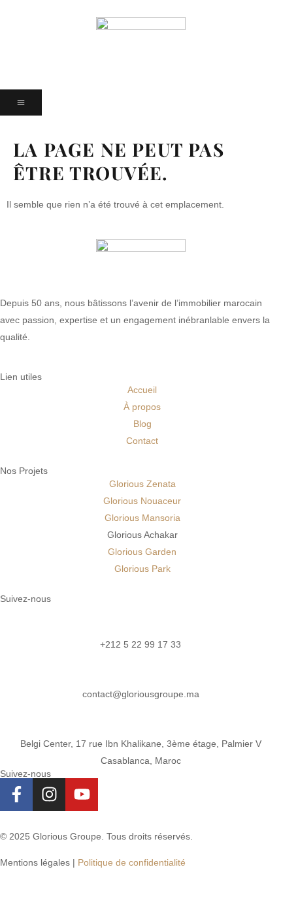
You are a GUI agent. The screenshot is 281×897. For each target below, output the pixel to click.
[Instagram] (49, 794)
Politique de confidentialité (132, 862)
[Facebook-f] (16, 794)
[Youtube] (81, 794)
